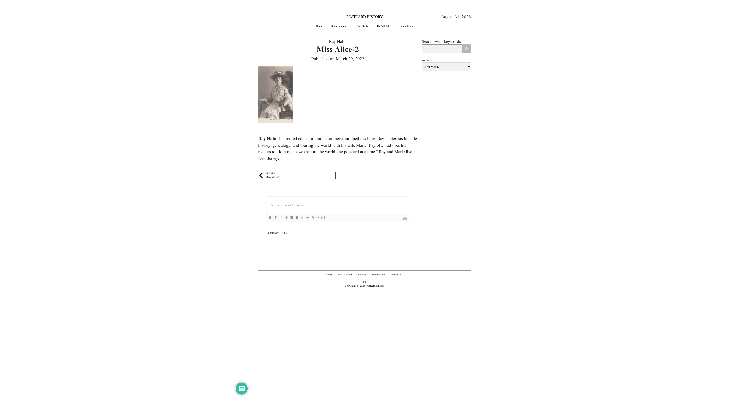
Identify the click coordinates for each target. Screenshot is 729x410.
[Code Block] (307, 217)
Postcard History (364, 16)
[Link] (313, 217)
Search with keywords (441, 41)
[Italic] (275, 217)
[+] (323, 217)
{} (317, 217)
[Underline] (281, 217)
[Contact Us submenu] (412, 26)
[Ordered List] (291, 217)
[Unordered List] (297, 217)
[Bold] (270, 217)
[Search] (466, 48)
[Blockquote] (302, 217)
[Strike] (286, 217)
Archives (427, 60)
